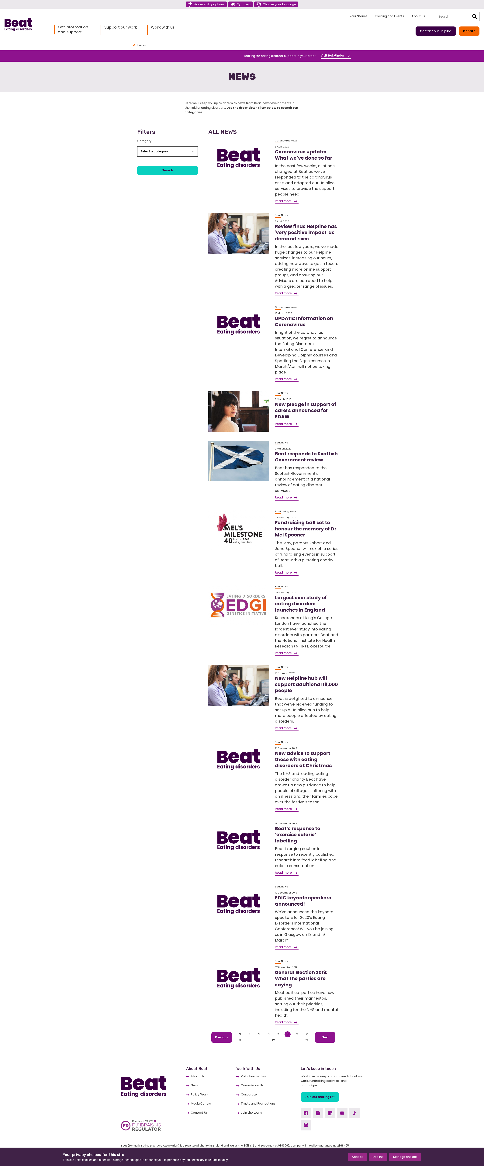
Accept (357, 1157)
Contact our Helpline (436, 31)
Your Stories (358, 16)
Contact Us (199, 1112)
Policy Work (199, 1094)
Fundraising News (285, 511)
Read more (283, 201)
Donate (469, 31)
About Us (418, 16)
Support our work (120, 27)
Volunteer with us (254, 1076)
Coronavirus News (286, 140)
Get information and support (73, 29)
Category (144, 141)
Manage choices (405, 1157)
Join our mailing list (320, 1097)
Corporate (249, 1094)
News (195, 1085)
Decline (378, 1157)
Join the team (251, 1112)
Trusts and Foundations (258, 1103)
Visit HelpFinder (333, 55)
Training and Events (389, 16)
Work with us (163, 27)
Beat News (281, 215)
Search (167, 170)
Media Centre (201, 1103)
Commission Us (252, 1085)
